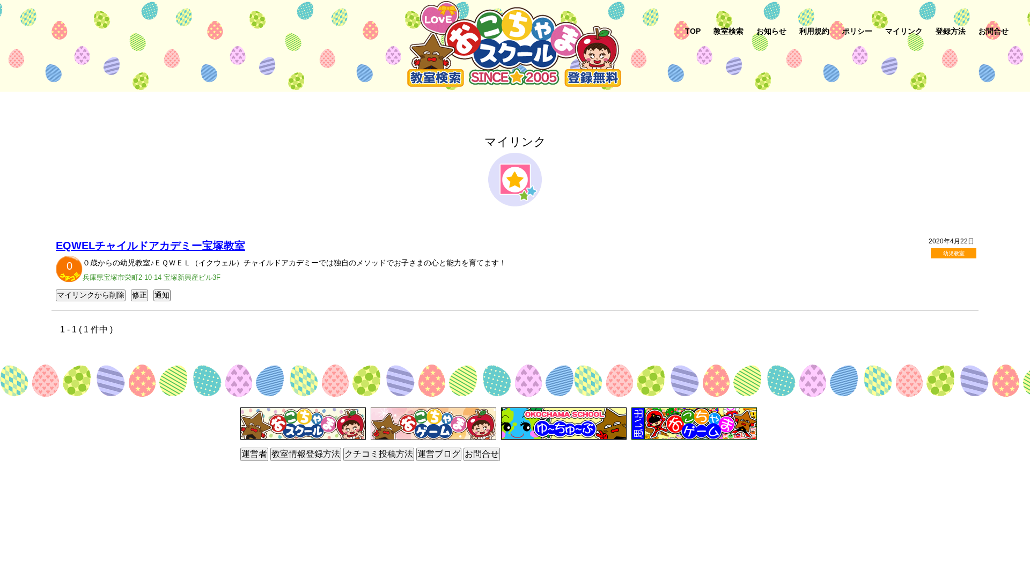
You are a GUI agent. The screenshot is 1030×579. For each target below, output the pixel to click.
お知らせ (771, 31)
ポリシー (857, 31)
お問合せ (994, 31)
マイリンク (904, 31)
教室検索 (728, 31)
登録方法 (951, 31)
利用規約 (814, 31)
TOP (693, 31)
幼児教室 (954, 253)
